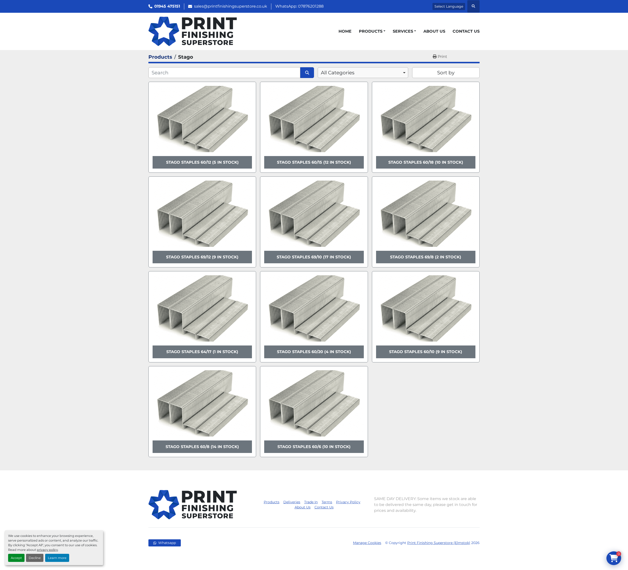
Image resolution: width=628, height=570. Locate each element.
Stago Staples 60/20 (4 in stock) (314, 351)
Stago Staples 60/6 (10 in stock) (314, 446)
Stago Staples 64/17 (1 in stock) (202, 351)
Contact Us (466, 31)
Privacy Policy (348, 502)
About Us (434, 31)
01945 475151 (167, 6)
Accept (16, 558)
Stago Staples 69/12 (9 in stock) (202, 257)
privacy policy (47, 550)
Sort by (446, 73)
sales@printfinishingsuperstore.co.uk (230, 6)
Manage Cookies (367, 543)
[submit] (307, 72)
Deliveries (291, 502)
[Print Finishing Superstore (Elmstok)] (192, 504)
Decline (35, 558)
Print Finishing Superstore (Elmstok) (438, 543)
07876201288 (311, 6)
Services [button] (403, 31)
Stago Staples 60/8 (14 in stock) (202, 446)
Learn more (57, 558)
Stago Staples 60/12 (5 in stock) (202, 162)
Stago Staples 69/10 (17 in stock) (314, 257)
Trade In (311, 502)
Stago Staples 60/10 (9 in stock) (425, 351)
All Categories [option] (337, 73)
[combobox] (363, 72)
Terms (327, 502)
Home (345, 31)
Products (370, 31)
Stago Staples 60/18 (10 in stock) (425, 162)
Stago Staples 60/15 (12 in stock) (314, 162)
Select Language (448, 6)
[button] (372, 31)
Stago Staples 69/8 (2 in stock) (425, 257)
